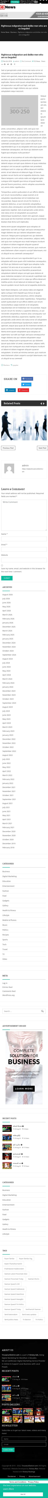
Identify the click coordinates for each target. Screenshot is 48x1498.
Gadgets (5, 900)
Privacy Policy (33, 1482)
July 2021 (6, 807)
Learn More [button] (8, 1488)
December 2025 (8, 627)
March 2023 (7, 727)
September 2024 (9, 655)
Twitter (27, 384)
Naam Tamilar (9, 1258)
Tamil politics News (11, 1319)
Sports (5, 939)
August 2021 (7, 803)
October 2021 (8, 795)
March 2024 (7, 679)
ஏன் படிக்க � (17, 1145)
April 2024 (6, 675)
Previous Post (8, 448)
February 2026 (8, 618)
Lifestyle (5, 915)
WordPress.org (8, 995)
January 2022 (7, 783)
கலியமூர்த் (16, 1135)
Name (3, 534)
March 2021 (7, 823)
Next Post (42, 448)
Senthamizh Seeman (33, 1309)
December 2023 (8, 691)
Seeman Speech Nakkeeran (14, 1289)
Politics (5, 930)
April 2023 (6, 723)
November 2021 (9, 791)
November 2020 (9, 835)
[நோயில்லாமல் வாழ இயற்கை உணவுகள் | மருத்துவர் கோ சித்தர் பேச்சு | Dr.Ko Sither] (17, 1419)
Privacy (22, 1476)
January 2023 (7, 735)
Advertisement (34, 1476)
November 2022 (9, 743)
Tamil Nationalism (10, 1314)
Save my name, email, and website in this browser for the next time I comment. (23, 570)
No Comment (26, 61)
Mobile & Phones (9, 920)
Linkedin (11, 390)
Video (4, 959)
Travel (5, 949)
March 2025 (7, 631)
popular (15, 365)
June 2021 (6, 811)
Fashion (5, 891)
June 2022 (6, 763)
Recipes (5, 935)
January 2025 (7, 639)
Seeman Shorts (33, 1279)
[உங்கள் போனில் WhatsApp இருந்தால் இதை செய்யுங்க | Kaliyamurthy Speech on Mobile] (7, 1411)
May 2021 (6, 815)
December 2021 (8, 787)
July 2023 (6, 711)
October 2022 (8, 747)
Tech (4, 944)
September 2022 (9, 751)
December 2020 (8, 831)
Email (3, 544)
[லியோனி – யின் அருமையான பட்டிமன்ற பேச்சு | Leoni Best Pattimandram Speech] (39, 1419)
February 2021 (8, 827)
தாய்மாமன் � (18, 1154)
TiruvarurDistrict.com (10, 1355)
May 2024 (6, 671)
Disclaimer (12, 1476)
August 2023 (7, 707)
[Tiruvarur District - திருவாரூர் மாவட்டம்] (8, 7)
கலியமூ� (15, 1386)
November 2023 (9, 695)
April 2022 (6, 771)
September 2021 (9, 799)
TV (3, 954)
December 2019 (8, 843)
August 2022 (7, 755)
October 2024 (8, 651)
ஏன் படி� (15, 1395)
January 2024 (7, 687)
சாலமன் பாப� (18, 1163)
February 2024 (8, 683)
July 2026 (6, 598)
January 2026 (7, 623)
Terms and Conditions (17, 1482)
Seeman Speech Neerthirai (14, 1294)
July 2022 (6, 759)
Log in (4, 983)
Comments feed (9, 991)
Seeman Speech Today (12, 1309)
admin (17, 61)
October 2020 (8, 839)
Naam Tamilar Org (25, 1258)
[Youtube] (40, 4)
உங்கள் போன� (18, 1126)
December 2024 (8, 643)
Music (4, 925)
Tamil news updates (29, 1314)
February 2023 (8, 731)
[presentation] (35, 2)
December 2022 (8, 739)
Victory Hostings (29, 1472)
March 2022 (7, 775)
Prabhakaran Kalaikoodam (14, 1269)
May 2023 (6, 719)
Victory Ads (33, 1355)
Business (7, 365)
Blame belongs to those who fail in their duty (24, 424)
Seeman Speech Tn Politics (14, 1304)
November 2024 (9, 647)
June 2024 (6, 667)
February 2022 (8, 779)
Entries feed (7, 987)
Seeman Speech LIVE (12, 1284)
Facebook (28, 379)
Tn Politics (39, 1319)
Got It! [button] (23, 1494)
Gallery (5, 905)
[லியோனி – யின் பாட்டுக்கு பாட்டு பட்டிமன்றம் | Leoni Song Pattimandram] (29, 1419)
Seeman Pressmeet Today (13, 1279)
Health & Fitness (9, 910)
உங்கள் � (15, 1377)
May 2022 (6, 767)
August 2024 (7, 659)
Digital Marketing (9, 876)
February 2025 (8, 635)
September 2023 (9, 703)
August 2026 (7, 594)
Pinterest (24, 390)
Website (4, 555)
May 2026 (6, 606)
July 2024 (6, 663)
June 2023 (6, 715)
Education (6, 881)
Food (4, 896)
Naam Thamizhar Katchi (13, 1264)
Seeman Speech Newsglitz (13, 1299)
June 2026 (6, 602)
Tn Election (27, 1319)
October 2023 (8, 699)
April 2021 (6, 819)
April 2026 (6, 610)
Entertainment (8, 886)
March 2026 (7, 614)
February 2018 (8, 847)
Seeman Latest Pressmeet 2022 (15, 1274)
